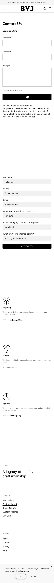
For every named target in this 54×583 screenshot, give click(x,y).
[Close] (51, 566)
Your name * (7, 37)
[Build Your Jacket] (27, 8)
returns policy (15, 415)
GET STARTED (27, 246)
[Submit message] (27, 97)
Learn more (24, 571)
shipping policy (16, 319)
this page (32, 116)
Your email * (7, 51)
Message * (6, 66)
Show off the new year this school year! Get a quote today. (27, 2)
